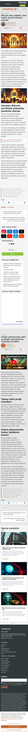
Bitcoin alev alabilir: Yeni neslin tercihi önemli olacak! (14, 519)
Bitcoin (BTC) (5, 13)
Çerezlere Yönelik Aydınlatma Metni (9, 651)
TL (12, 250)
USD (15, 250)
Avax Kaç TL (3, 672)
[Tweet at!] (3, 202)
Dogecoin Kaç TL (5, 670)
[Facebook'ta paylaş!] (14, 202)
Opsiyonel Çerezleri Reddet (14, 729)
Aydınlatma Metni (12, 683)
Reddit (21, 236)
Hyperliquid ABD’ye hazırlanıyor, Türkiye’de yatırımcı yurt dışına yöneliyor (12, 265)
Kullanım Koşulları (5, 650)
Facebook (15, 232)
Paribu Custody (4, 660)
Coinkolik (9, 344)
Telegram (15, 236)
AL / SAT (22, 5)
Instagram (4, 232)
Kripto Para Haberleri (5, 661)
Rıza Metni (9, 684)
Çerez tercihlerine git (14, 723)
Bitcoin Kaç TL (4, 668)
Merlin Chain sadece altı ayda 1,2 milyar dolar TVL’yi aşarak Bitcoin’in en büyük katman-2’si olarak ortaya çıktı (13, 219)
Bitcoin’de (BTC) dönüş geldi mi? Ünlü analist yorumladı (14, 513)
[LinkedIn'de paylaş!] (8, 202)
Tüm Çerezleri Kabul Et (14, 726)
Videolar (3, 335)
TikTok (21, 232)
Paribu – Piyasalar (5, 658)
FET (2, 411)
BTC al (12, 254)
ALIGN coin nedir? (8, 269)
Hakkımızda (3, 645)
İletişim (2, 653)
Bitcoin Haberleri (4, 663)
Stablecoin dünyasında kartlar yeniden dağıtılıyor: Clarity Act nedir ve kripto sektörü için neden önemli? (12, 279)
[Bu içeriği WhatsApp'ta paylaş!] (19, 202)
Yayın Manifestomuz (5, 648)
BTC (9, 155)
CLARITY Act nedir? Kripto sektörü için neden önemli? (11, 273)
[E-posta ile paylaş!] (24, 202)
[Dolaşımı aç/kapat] (25, 9)
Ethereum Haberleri (5, 665)
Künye (2, 646)
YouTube (9, 236)
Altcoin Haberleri (4, 667)
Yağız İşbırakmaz (11, 22)
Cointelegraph (10, 207)
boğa (18, 461)
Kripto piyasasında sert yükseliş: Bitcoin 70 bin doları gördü (12, 140)
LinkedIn (9, 232)
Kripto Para (5, 507)
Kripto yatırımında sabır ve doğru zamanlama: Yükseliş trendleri (12, 212)
